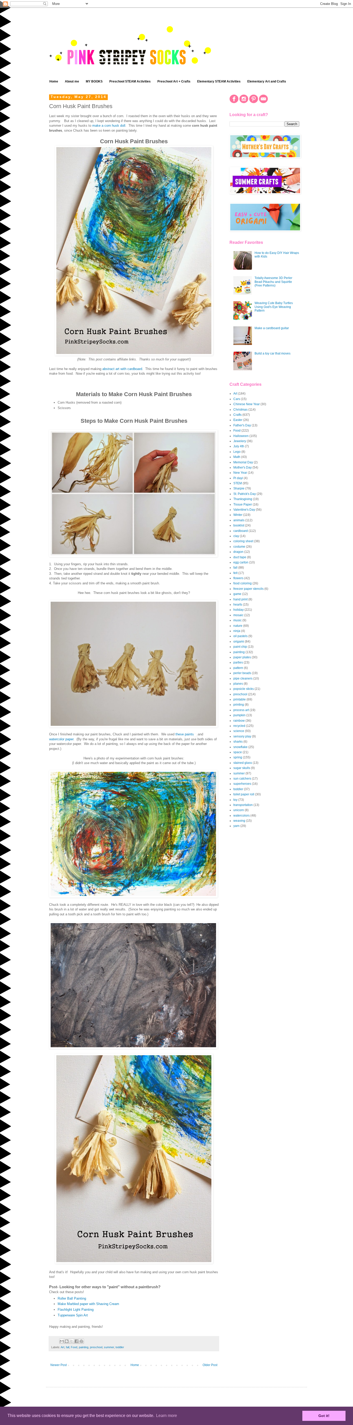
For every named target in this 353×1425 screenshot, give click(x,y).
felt (235, 573)
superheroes (242, 784)
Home (53, 81)
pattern (238, 668)
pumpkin (239, 715)
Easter (237, 420)
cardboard (240, 531)
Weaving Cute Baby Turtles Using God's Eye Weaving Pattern (274, 306)
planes (238, 683)
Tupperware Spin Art (73, 1315)
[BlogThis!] (66, 1341)
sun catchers (242, 778)
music (237, 620)
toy (235, 800)
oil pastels (240, 636)
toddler (120, 1347)
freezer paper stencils (248, 589)
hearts (237, 604)
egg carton (240, 562)
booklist (238, 525)
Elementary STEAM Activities (219, 81)
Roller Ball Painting (72, 1298)
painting (83, 1347)
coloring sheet (243, 541)
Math (236, 457)
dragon (238, 552)
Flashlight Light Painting (76, 1309)
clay (236, 536)
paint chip (240, 647)
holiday (238, 610)
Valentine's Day (244, 509)
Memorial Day (243, 462)
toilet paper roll (243, 794)
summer (109, 1347)
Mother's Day (242, 467)
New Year (240, 472)
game (237, 594)
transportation (243, 805)
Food (74, 1347)
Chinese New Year (246, 404)
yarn (236, 826)
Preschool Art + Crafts (173, 81)
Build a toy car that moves (272, 353)
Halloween (241, 436)
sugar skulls (241, 768)
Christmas (240, 409)
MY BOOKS (94, 81)
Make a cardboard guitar (272, 328)
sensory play (242, 736)
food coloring (242, 583)
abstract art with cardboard (122, 369)
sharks (238, 741)
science (238, 731)
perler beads (242, 673)
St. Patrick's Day (244, 494)
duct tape (239, 557)
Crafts (237, 415)
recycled (239, 726)
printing (238, 704)
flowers (238, 578)
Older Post (210, 1365)
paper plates (242, 657)
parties (238, 662)
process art (241, 710)
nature (237, 626)
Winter (237, 515)
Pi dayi (238, 478)
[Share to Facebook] (76, 1341)
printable (239, 699)
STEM (237, 483)
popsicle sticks (243, 689)
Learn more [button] (166, 1415)
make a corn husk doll (108, 125)
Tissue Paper (242, 504)
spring (237, 757)
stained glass (242, 763)
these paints (184, 734)
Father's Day (242, 425)
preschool (96, 1347)
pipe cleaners (242, 678)
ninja (236, 631)
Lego (237, 452)
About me (72, 81)
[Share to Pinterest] (81, 1341)
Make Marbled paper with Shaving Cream (88, 1304)
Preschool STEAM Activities (130, 81)
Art (62, 1347)
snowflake (240, 747)
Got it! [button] (323, 1416)
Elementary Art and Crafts (266, 81)
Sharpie (238, 488)
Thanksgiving (242, 499)
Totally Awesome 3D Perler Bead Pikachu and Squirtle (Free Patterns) (273, 281)
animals (238, 520)
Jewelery (239, 441)
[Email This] (61, 1341)
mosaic (238, 615)
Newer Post (58, 1365)
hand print (240, 599)
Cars (236, 399)
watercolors (241, 815)
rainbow (239, 720)
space (237, 752)
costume (239, 546)
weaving (239, 821)
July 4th (238, 446)
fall (67, 1347)
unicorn (238, 810)
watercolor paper (61, 739)
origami (238, 641)
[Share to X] (71, 1341)
